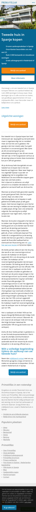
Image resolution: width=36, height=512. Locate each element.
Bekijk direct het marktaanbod (14, 417)
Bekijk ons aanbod (18, 70)
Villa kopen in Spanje (11, 467)
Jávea (5, 427)
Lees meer (27, 502)
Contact (6, 477)
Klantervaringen (9, 474)
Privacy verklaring (10, 460)
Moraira (6, 430)
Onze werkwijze (9, 453)
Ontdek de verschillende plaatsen (15, 414)
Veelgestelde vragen (10, 472)
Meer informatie (18, 78)
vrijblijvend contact (17, 358)
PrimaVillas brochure (11, 458)
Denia (5, 435)
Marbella (6, 439)
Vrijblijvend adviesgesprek (13, 455)
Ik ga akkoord (9, 507)
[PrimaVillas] (9, 3)
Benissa (6, 437)
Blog (5, 470)
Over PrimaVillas (9, 450)
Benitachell (7, 432)
